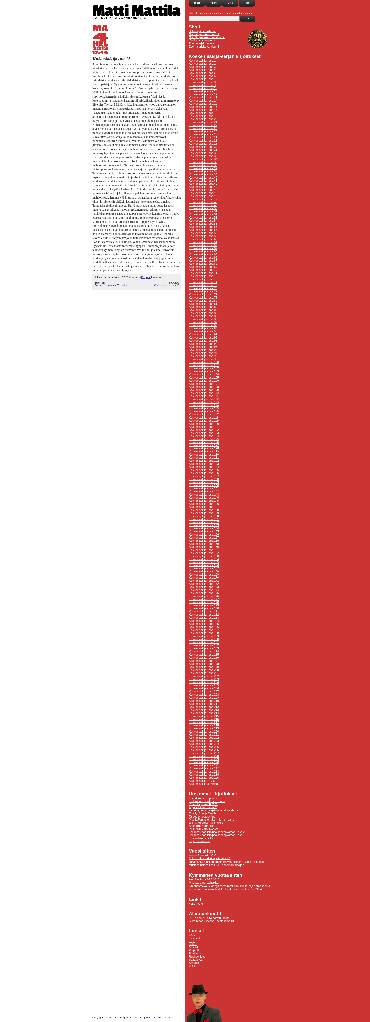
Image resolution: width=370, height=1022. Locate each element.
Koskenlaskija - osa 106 (204, 380)
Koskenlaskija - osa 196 (204, 657)
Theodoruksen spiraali (203, 798)
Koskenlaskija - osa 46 (203, 196)
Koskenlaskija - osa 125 (204, 439)
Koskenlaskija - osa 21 (203, 122)
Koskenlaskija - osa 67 (203, 260)
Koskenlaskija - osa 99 (203, 359)
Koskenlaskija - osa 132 (204, 460)
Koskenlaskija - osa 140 (204, 485)
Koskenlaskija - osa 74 (203, 282)
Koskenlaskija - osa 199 (204, 666)
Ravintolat (195, 953)
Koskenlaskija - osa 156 (204, 534)
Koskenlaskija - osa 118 (204, 417)
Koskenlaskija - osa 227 (204, 753)
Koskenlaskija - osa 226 (204, 750)
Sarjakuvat (195, 959)
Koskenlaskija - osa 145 (204, 500)
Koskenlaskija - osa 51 (203, 211)
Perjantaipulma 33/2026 (203, 828)
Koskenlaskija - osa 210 (204, 700)
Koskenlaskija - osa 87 (203, 322)
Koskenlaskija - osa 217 (204, 722)
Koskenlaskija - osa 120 (204, 423)
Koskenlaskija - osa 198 (204, 663)
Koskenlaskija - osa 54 (203, 220)
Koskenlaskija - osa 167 (204, 568)
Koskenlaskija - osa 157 (204, 537)
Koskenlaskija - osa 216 (204, 719)
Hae (248, 18)
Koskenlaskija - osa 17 (203, 109)
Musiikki (194, 947)
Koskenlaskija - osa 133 (204, 463)
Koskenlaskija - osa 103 (204, 371)
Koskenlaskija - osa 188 (204, 633)
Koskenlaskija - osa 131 (204, 457)
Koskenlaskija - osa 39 (203, 174)
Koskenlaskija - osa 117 (204, 414)
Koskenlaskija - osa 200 (204, 670)
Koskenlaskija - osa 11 (203, 91)
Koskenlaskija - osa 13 (203, 97)
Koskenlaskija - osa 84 (203, 313)
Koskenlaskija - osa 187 (204, 630)
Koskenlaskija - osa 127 (204, 445)
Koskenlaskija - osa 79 (203, 297)
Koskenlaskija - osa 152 (204, 522)
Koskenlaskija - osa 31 (203, 149)
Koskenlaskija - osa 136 (204, 473)
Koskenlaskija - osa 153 (204, 525)
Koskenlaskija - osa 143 (204, 494)
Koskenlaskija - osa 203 (204, 679)
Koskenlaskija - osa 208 (204, 694)
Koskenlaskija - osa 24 (203, 131)
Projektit (146, 277)
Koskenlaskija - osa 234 (204, 774)
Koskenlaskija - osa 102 (204, 368)
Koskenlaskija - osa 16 (203, 106)
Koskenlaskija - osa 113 (204, 402)
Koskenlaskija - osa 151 (204, 519)
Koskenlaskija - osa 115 (204, 408)
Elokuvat (194, 938)
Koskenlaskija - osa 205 (204, 685)
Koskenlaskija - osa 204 (204, 682)
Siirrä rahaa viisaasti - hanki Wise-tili (211, 921)
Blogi (197, 2)
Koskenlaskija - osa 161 (204, 549)
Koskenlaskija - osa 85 (203, 316)
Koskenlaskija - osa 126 (204, 442)
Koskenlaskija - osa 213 (204, 710)
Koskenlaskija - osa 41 (203, 180)
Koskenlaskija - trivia (202, 780)
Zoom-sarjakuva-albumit (204, 46)
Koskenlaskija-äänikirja (203, 783)
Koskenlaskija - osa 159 (204, 543)
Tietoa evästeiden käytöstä (160, 1017)
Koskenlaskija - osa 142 (204, 491)
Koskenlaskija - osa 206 (204, 688)
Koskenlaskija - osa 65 (203, 254)
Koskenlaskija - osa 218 (204, 725)
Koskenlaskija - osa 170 (204, 577)
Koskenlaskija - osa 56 (203, 226)
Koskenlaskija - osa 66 (203, 257)
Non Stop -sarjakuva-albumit (207, 37)
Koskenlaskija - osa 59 (203, 236)
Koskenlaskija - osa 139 (204, 482)
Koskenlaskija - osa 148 (204, 509)
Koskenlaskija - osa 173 (204, 586)
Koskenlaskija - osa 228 (204, 756)
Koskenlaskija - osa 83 (203, 309)
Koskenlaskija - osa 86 (203, 319)
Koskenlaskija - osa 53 (203, 217)
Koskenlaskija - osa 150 (204, 516)
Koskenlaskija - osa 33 (203, 156)
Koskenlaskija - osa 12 (203, 94)
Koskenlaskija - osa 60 (203, 239)
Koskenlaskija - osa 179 (204, 605)
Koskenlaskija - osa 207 (204, 691)
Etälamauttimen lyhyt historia (207, 801)
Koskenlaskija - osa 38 (203, 171)
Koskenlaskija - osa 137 (204, 476)
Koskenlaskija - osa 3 (202, 66)
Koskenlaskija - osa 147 (204, 506)
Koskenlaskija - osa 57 (203, 229)
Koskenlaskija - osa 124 (204, 436)
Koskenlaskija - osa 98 (203, 356)
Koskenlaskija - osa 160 (204, 546)
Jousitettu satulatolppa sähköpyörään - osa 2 (217, 831)
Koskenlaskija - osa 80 (203, 300)
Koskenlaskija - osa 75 (203, 285)
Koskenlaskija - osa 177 (204, 599)
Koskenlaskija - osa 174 (204, 590)
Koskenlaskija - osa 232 (204, 768)
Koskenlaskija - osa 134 (204, 466)
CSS (192, 935)
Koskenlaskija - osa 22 (203, 125)
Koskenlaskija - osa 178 (204, 602)
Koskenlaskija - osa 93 (203, 340)
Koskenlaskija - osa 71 (203, 272)
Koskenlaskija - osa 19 (203, 116)
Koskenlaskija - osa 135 (204, 469)
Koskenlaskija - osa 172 (204, 583)
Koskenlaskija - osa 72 (203, 276)
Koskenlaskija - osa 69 (203, 266)
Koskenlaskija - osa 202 (204, 676)
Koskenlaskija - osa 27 (203, 137)
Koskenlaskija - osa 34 (203, 159)
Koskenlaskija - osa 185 (204, 623)
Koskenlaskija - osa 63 (203, 248)
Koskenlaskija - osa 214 (204, 713)
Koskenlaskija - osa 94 (203, 343)
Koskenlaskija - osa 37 (203, 168)
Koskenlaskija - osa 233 (204, 771)
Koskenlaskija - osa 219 (204, 728)
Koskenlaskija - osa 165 (204, 562)
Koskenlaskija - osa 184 (204, 620)
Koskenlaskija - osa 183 (204, 617)
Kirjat (192, 941)
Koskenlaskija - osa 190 (204, 639)
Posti (247, 2)
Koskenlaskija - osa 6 (202, 76)
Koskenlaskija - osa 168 (204, 571)
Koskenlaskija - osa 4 (202, 69)
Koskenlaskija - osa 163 (204, 556)
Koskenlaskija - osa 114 (204, 405)
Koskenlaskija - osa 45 (203, 192)
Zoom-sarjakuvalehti (201, 43)
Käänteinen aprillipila (201, 825)
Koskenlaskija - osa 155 (204, 531)
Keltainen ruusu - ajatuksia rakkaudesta (213, 810)
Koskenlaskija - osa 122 (204, 429)
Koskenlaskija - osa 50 (203, 208)
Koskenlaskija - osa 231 (204, 765)
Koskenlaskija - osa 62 (203, 245)
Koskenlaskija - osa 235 (204, 777)
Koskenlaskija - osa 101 (204, 365)
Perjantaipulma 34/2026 (203, 804)
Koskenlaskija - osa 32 (203, 152)
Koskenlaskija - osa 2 (202, 63)
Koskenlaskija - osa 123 (204, 433)
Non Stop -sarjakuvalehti (204, 34)
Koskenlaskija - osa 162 (204, 553)
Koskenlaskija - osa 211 (204, 703)
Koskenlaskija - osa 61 (203, 242)
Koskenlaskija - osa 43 (203, 186)
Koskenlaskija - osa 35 (203, 162)
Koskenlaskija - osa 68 (203, 263)
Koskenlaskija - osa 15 (203, 103)
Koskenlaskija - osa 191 (204, 642)
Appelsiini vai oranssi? (203, 807)
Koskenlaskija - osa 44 (203, 189)
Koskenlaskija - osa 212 (204, 706)
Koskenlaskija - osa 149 (204, 513)
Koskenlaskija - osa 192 (204, 645)
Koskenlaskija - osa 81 (203, 303)
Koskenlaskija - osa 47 (203, 199)
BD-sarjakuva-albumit (202, 31)
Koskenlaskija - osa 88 (203, 325)
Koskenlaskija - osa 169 (204, 574)
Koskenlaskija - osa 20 (203, 119)
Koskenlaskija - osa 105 (204, 377)
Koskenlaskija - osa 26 (166, 285)
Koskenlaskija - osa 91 (203, 334)
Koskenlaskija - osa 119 (204, 420)
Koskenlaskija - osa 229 (204, 759)
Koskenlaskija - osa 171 (204, 580)
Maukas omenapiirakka (203, 882)
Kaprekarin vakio (199, 841)
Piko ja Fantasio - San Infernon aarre (211, 819)
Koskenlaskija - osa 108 (204, 386)
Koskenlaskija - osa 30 (203, 146)
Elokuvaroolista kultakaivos (206, 822)
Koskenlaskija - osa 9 (202, 85)
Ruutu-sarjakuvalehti (202, 40)
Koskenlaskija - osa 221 (204, 734)
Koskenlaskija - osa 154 (204, 528)
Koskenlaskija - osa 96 (203, 349)
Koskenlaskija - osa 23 (203, 128)
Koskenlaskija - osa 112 (204, 399)
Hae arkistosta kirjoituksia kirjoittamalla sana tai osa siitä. (221, 13)
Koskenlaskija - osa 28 (203, 140)
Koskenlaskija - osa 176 (204, 596)
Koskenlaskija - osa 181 (204, 611)
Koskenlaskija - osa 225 (204, 746)
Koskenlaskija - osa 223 (204, 740)
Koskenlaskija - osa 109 (204, 389)
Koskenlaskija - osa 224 (204, 743)
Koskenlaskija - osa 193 (204, 648)
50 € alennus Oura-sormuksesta (209, 917)
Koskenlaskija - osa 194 (204, 651)
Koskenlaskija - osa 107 (204, 383)
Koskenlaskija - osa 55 (203, 223)
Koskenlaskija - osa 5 (202, 72)
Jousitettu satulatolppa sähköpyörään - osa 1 (217, 835)
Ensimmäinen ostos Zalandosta (112, 285)
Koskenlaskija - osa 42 (203, 183)
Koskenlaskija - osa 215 (204, 716)
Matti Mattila (136, 10)
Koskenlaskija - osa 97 (203, 353)
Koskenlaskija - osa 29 (203, 143)
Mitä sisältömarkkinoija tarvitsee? (209, 858)
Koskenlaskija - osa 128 (204, 448)
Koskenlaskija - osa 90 (203, 331)
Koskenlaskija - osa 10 (203, 88)
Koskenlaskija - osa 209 (204, 697)
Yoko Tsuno (196, 903)
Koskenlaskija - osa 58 (203, 232)
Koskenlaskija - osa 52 (203, 214)
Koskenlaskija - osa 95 (203, 346)
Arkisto (214, 2)
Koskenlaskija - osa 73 (203, 279)
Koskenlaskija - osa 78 (203, 294)
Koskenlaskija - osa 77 (203, 291)
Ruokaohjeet (197, 956)
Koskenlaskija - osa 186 (204, 626)
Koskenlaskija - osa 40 (203, 177)
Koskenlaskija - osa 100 (204, 362)
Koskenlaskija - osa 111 (203, 396)
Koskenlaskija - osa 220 (204, 731)
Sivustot (194, 962)
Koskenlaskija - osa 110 (204, 393)
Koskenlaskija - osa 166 (204, 565)
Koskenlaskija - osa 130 (204, 454)
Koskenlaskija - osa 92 (203, 337)
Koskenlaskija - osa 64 (203, 251)
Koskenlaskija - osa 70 (203, 269)
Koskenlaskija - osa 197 (204, 660)
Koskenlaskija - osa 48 (203, 202)
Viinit (192, 965)
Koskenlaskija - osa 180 (204, 608)
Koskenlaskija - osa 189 (204, 636)
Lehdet (193, 944)
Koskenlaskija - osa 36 (203, 165)
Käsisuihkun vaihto (201, 838)
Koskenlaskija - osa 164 (204, 559)
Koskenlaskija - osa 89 (203, 328)
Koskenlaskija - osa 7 (202, 79)
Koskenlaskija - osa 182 (204, 614)
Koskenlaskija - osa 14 (203, 100)
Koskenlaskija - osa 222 (204, 737)
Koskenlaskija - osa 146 (204, 503)
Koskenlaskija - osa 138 (204, 479)
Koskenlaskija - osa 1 (202, 60)
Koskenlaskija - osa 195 (204, 654)
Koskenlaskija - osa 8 (202, 82)
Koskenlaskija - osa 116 (204, 411)
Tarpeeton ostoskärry (202, 816)
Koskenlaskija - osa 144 (204, 497)
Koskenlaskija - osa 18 (203, 112)
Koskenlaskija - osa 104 (204, 374)
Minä (230, 2)
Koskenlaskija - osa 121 (204, 426)
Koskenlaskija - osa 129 (204, 451)
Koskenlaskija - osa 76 (203, 288)
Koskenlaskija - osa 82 (203, 306)
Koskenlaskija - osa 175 (204, 593)
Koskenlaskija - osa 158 (204, 540)
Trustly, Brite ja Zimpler (203, 813)
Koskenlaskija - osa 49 (203, 205)
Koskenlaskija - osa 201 (204, 673)
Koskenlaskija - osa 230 (204, 762)
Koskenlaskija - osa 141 (204, 488)
